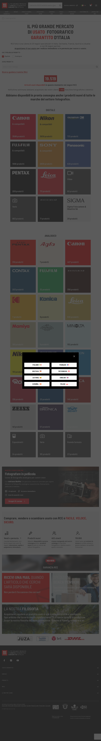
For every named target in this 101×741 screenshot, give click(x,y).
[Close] (74, 356)
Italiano (35, 365)
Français (62, 365)
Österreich (62, 371)
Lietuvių (35, 378)
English (63, 378)
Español (35, 384)
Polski (62, 384)
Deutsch (35, 371)
